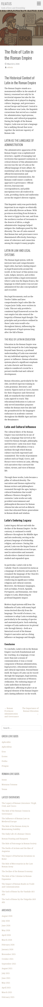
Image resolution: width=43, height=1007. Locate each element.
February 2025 (8, 997)
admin (10, 67)
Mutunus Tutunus (9, 785)
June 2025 (6, 978)
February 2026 (8, 945)
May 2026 (6, 930)
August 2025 (7, 968)
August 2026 (7, 916)
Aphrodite (6, 742)
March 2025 (7, 992)
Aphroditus (7, 747)
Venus (4, 789)
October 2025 (7, 959)
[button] (39, 3)
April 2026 (6, 935)
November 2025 (9, 954)
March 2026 (7, 940)
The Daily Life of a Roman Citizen (16, 834)
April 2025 (6, 988)
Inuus (4, 780)
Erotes (4, 756)
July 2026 (6, 921)
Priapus (5, 766)
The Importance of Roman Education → (30, 711)
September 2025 (9, 964)
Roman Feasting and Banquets (15, 839)
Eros (4, 752)
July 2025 (6, 973)
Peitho (4, 761)
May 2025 (6, 983)
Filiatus (6, 3)
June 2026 (6, 926)
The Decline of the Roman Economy (17, 871)
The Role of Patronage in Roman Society (19, 843)
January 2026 (7, 949)
